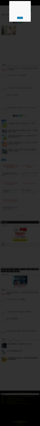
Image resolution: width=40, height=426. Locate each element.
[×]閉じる (20, 17)
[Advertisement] (20, 9)
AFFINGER (21, 20)
